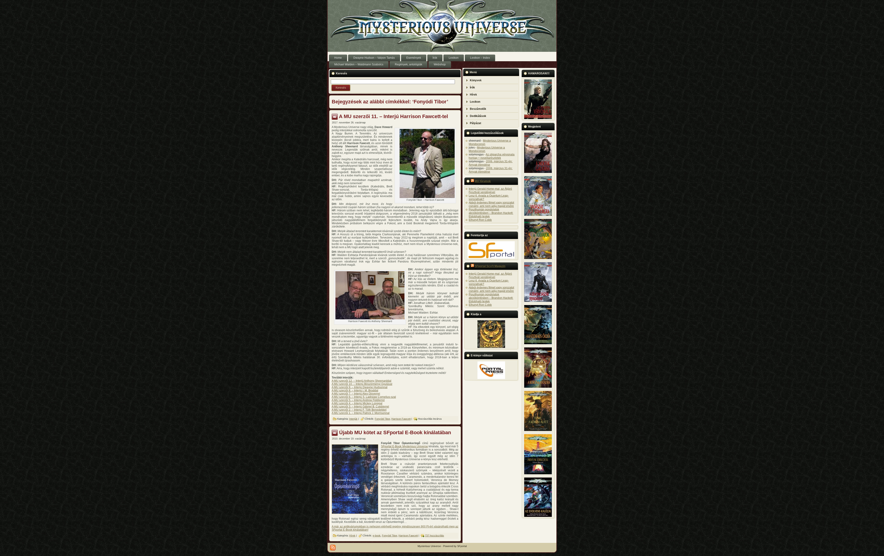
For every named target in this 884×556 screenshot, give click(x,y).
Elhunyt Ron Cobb (480, 219)
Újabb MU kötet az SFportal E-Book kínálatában (395, 432)
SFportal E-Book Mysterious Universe (404, 446)
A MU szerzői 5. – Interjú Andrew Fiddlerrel (358, 400)
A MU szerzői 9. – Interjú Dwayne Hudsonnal (359, 387)
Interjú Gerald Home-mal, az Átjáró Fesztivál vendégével (490, 190)
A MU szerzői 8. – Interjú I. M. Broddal (355, 390)
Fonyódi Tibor (382, 418)
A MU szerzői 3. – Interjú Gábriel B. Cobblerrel (360, 406)
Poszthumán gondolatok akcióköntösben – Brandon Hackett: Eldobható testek (491, 213)
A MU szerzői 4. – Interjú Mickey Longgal (357, 403)
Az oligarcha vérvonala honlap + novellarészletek (492, 156)
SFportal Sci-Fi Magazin (490, 266)
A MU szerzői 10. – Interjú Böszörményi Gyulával (362, 384)
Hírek (352, 535)
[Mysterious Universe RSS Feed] (333, 547)
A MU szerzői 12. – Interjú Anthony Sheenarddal (361, 380)
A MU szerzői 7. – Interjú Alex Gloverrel (356, 393)
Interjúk (353, 418)
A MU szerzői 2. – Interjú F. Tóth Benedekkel (359, 409)
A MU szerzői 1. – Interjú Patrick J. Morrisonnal (361, 413)
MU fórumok (483, 181)
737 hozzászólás (434, 535)
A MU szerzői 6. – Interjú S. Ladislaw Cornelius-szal (364, 397)
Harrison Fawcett (401, 418)
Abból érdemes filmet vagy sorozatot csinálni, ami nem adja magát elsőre (491, 204)
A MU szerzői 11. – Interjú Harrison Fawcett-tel (393, 116)
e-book (377, 535)
